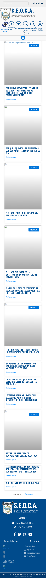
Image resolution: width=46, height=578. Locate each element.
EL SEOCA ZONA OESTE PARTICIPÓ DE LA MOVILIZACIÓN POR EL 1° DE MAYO (22, 351)
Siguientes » (29, 494)
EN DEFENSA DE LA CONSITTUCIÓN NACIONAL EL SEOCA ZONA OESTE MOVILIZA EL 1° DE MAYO (21, 366)
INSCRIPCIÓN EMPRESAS (33, 29)
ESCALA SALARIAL (40, 29)
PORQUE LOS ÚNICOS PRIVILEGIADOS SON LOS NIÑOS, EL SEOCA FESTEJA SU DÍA (23, 151)
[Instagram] (39, 3)
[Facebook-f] (34, 3)
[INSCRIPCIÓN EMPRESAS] (32, 23)
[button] (23, 38)
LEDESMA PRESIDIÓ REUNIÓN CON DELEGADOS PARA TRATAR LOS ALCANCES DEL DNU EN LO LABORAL (21, 398)
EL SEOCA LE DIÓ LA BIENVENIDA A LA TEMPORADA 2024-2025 (22, 214)
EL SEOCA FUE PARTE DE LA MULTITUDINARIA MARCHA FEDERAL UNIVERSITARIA (21, 275)
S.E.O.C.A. (26, 505)
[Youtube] (42, 3)
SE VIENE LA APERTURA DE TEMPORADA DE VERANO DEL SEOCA (21, 454)
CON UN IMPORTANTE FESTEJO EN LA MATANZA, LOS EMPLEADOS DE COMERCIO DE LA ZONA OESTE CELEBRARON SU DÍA (22, 92)
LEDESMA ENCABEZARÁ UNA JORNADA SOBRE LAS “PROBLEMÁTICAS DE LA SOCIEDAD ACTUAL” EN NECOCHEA (22, 469)
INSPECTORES (19, 28)
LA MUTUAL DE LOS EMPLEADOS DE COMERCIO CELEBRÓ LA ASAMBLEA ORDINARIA (21, 382)
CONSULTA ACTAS (26, 29)
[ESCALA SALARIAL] (40, 23)
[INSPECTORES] (18, 23)
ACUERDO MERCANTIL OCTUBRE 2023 (22, 482)
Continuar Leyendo (11, 99)
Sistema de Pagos (11, 28)
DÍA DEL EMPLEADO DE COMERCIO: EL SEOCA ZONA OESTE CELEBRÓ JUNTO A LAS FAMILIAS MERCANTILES (23, 291)
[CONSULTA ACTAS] (25, 23)
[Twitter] (36, 3)
